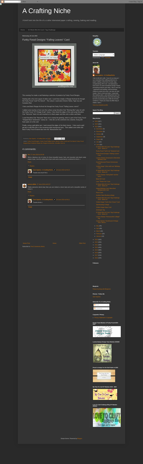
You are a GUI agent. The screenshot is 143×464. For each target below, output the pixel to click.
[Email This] (55, 139)
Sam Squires (97, 297)
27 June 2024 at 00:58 (37, 154)
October (98, 134)
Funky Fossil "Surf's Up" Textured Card (107, 151)
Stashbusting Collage (102, 204)
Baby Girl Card (100, 179)
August (98, 139)
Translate (107, 57)
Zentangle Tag (100, 210)
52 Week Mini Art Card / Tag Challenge (41, 30)
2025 (96, 124)
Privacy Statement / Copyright (103, 317)
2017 (96, 255)
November (99, 131)
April (97, 228)
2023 (96, 239)
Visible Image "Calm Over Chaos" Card (108, 202)
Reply (29, 162)
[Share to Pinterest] (64, 139)
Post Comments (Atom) (38, 246)
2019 (96, 250)
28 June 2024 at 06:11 (63, 199)
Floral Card (99, 192)
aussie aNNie (32, 184)
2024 (96, 126)
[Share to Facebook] (62, 139)
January (99, 236)
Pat (29, 154)
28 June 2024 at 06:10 (63, 170)
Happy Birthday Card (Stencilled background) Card (106, 189)
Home (23, 30)
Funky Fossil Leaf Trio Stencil (68, 141)
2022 (96, 242)
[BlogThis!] (57, 139)
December (99, 129)
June (98, 144)
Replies (32, 166)
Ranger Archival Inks (48, 143)
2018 (96, 252)
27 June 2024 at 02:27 (43, 184)
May (97, 226)
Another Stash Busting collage (105, 195)
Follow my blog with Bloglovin (102, 289)
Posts (97, 305)
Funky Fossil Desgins (33, 141)
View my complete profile (100, 105)
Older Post (82, 243)
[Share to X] (59, 139)
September (99, 137)
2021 (96, 245)
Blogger (79, 438)
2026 (96, 121)
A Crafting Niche (46, 11)
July (97, 142)
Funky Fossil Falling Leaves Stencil (49, 141)
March (98, 231)
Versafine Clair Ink (60, 143)
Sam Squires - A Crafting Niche (43, 170)
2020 (96, 247)
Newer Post (26, 243)
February (99, 233)
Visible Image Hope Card (103, 207)
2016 (96, 258)
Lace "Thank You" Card (103, 181)
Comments (98, 308)
